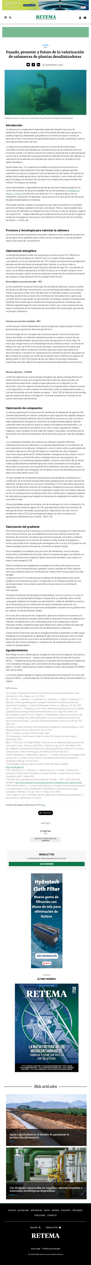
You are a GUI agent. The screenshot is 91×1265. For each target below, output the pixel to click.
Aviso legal (35, 1249)
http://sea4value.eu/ (15, 767)
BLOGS (47, 1210)
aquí (43, 805)
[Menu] (5, 18)
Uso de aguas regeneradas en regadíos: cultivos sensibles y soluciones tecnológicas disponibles (46, 1189)
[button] (28, 64)
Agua (46, 45)
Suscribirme (47, 864)
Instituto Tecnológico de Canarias (45, 839)
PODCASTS (66, 1210)
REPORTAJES (36, 1210)
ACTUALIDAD (23, 1210)
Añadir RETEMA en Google (54, 65)
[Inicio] (46, 18)
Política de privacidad (51, 1249)
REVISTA (12, 1210)
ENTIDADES (78, 1210)
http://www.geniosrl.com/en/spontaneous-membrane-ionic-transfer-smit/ (48, 782)
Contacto (52, 1215)
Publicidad (39, 1215)
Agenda (55, 1210)
